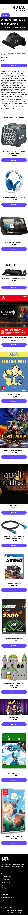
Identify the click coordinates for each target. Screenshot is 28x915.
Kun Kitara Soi (7, 879)
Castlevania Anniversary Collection (14, 450)
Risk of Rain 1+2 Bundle (14, 773)
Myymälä (5, 15)
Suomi (4, 2)
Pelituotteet (9, 55)
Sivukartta (19, 912)
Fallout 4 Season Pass (14, 394)
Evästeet (19, 910)
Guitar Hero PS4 (8, 885)
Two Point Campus (14, 717)
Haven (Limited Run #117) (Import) (14, 836)
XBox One (19, 53)
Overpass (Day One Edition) (14, 583)
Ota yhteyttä (13, 910)
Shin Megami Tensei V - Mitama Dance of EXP (14, 338)
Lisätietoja (14, 65)
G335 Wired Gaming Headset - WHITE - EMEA (14, 198)
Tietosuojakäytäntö (11, 912)
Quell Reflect (14, 506)
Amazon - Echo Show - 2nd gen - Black (14, 242)
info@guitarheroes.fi (22, 2)
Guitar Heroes (7, 876)
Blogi (5, 888)
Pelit (16, 53)
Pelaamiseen (11, 53)
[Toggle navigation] (3, 8)
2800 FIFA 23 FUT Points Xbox (14, 639)
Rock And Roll (7, 882)
